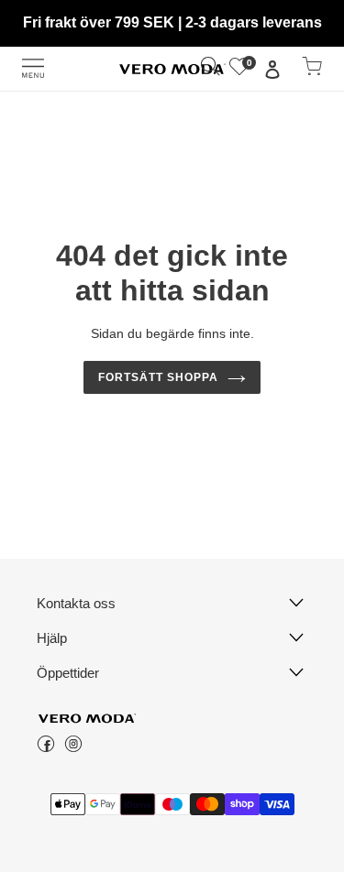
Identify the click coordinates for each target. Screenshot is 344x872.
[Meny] (33, 68)
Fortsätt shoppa (158, 377)
